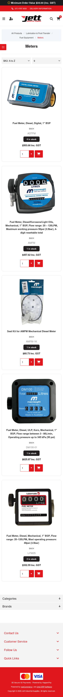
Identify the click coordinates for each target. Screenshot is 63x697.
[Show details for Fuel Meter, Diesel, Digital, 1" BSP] (31, 94)
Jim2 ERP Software (44, 686)
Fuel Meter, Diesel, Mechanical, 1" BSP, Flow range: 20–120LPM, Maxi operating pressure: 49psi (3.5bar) (31, 539)
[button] (31, 153)
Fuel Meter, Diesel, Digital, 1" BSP (32, 123)
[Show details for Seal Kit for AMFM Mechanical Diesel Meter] (31, 302)
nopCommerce (26, 686)
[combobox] (24, 153)
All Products (16, 33)
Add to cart (39, 154)
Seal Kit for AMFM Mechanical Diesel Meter (31, 331)
